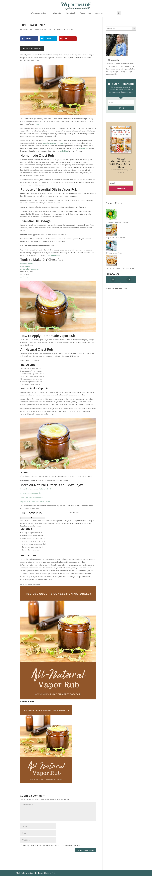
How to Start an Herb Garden (30, 493)
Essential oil (25, 266)
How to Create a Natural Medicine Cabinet (35, 489)
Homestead (70, 13)
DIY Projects (56, 13)
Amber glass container (29, 269)
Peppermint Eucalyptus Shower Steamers (35, 501)
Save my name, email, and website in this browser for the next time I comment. (51, 845)
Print (32, 518)
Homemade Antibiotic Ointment (117, 222)
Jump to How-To (33, 48)
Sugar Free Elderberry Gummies (31, 497)
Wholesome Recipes (38, 13)
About (82, 13)
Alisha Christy (27, 29)
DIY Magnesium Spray (114, 253)
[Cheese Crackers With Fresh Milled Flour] (111, 261)
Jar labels (24, 277)
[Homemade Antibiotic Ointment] (111, 215)
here (37, 124)
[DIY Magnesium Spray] (111, 246)
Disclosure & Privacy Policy (116, 288)
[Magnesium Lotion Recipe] (111, 230)
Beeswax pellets (26, 264)
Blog (89, 13)
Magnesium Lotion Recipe (115, 237)
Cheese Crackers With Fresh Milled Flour (120, 268)
